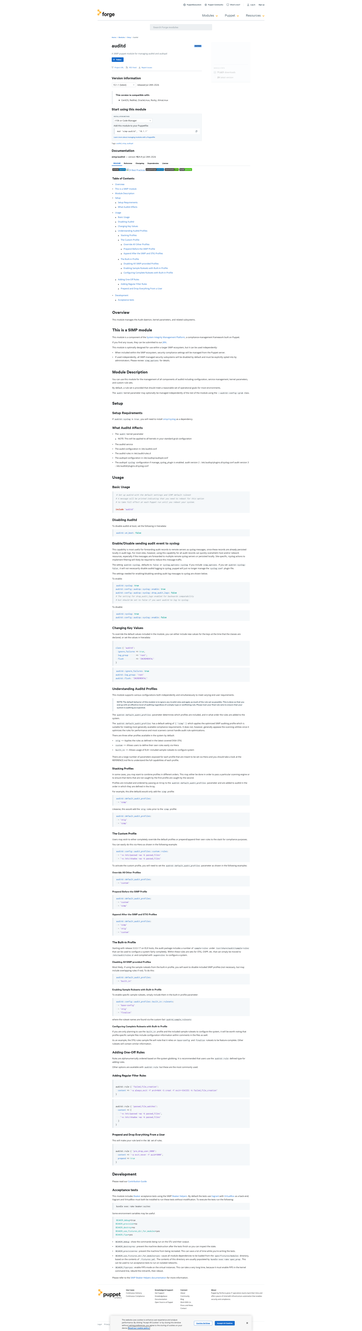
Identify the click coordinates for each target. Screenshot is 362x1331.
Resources (253, 15)
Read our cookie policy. (139, 1328)
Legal (100, 1324)
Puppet (230, 15)
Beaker (136, 1196)
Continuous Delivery (134, 1293)
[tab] (117, 163)
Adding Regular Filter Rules (134, 284)
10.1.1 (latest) (119, 84)
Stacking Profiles (129, 235)
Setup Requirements (128, 202)
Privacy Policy (109, 1324)
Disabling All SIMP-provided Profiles (141, 263)
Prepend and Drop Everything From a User (141, 288)
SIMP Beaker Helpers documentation (148, 1277)
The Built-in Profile (130, 259)
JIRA (164, 342)
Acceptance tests (126, 299)
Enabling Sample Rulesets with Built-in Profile (146, 268)
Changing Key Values (128, 226)
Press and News (186, 1305)
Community (184, 1296)
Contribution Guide (137, 1181)
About (182, 1293)
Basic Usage (124, 217)
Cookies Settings (203, 1323)
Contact (183, 1308)
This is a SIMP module (125, 188)
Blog (182, 1299)
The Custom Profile (130, 239)
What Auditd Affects (127, 206)
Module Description (124, 193)
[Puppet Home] (110, 1298)
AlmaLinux (163, 100)
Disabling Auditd (126, 221)
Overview (119, 184)
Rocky (154, 100)
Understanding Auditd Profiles (132, 230)
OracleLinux (144, 100)
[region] (181, 1323)
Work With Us (185, 1302)
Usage (118, 212)
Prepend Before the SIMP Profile (139, 248)
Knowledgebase (161, 1296)
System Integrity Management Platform (166, 337)
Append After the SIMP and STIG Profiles (143, 253)
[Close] (247, 1323)
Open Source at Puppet (164, 1302)
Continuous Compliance (135, 1296)
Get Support (159, 1293)
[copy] (196, 131)
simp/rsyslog (169, 419)
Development (121, 295)
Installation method (122, 116)
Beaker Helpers (179, 1196)
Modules (208, 15)
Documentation (161, 1299)
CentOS (125, 100)
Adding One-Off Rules (128, 279)
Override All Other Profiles (136, 244)
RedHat (133, 100)
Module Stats (219, 68)
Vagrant (215, 1196)
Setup (118, 197)
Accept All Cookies (224, 1323)
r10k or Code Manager (126, 120)
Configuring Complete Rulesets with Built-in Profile (148, 272)
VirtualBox (229, 1196)
